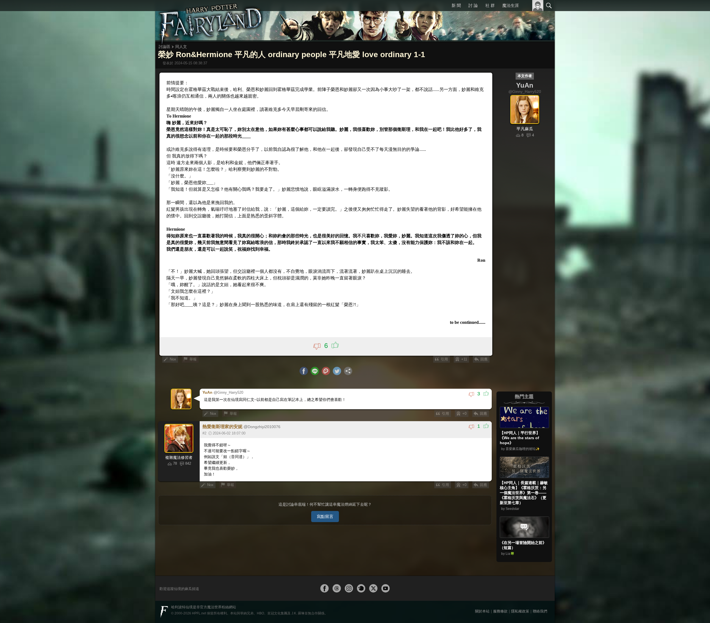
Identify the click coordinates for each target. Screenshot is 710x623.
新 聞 (456, 5)
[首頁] (210, 21)
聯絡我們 (540, 611)
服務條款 (500, 611)
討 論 (473, 5)
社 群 (490, 5)
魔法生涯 (510, 5)
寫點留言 (325, 516)
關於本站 (482, 611)
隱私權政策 (520, 611)
